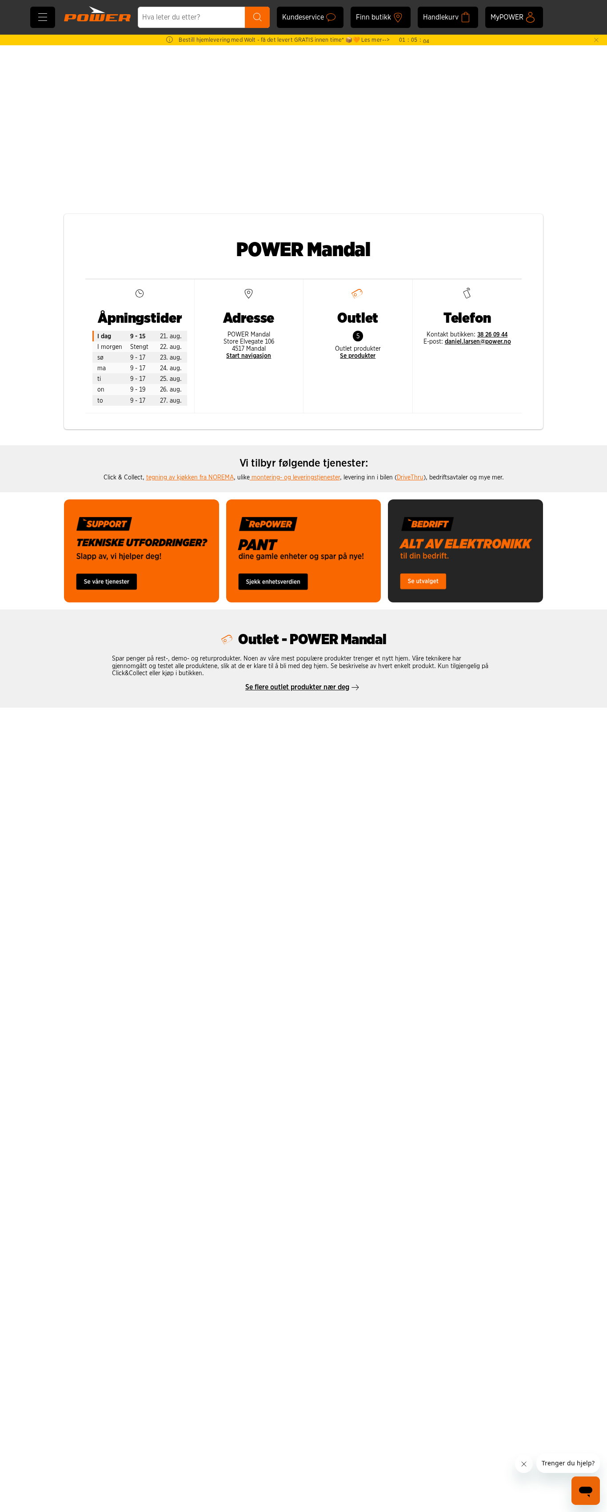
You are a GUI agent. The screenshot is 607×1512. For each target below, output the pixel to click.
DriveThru (410, 477)
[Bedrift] (465, 551)
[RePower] (303, 551)
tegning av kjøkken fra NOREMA (190, 477)
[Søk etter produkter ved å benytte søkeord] (257, 17)
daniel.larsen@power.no (478, 341)
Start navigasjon (248, 355)
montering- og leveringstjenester (295, 477)
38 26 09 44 (492, 334)
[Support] (141, 551)
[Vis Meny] (42, 17)
